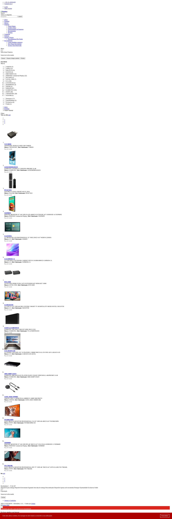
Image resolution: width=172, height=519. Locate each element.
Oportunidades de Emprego (15, 29)
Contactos (7, 34)
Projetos (10, 32)
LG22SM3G (8, 236)
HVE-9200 (7, 282)
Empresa (6, 24)
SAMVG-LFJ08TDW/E (11, 328)
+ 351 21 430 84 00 (9, 2)
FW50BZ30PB (8, 419)
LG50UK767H (8, 305)
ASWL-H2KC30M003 (11, 396)
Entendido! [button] (164, 515)
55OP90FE (7, 213)
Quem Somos (12, 26)
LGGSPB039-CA (9, 259)
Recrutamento (12, 31)
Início (6, 19)
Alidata (33, 503)
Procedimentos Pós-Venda (15, 39)
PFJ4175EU (8, 190)
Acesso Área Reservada (14, 45)
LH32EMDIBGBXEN (11, 167)
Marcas (6, 23)
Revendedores (8, 40)
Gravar (3, 58)
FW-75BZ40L (8, 465)
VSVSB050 (7, 144)
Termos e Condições (10, 500)
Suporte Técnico (9, 37)
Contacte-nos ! (8, 4)
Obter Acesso (8, 8)
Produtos (6, 21)
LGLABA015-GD (9, 351)
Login (6, 7)
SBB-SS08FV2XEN (10, 373)
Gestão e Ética (12, 28)
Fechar (23, 58)
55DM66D (7, 442)
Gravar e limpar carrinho (13, 58)
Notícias (6, 36)
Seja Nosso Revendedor (15, 44)
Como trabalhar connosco (15, 42)
